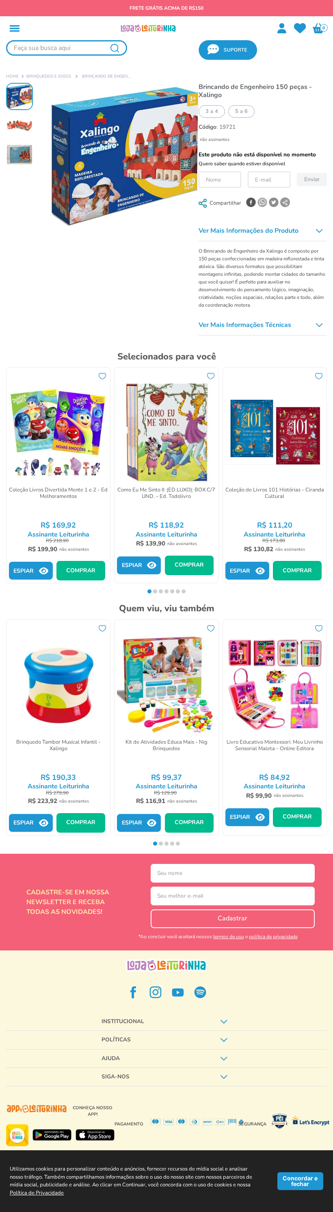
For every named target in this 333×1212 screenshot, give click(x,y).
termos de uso (228, 936)
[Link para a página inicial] (12, 76)
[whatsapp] (262, 203)
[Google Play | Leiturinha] (51, 1135)
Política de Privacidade (37, 1193)
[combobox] (66, 50)
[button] (14, 28)
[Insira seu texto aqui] (300, 28)
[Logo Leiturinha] (166, 965)
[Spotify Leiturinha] (200, 992)
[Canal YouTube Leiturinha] (178, 992)
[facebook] (251, 203)
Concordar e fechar (300, 1181)
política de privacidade (273, 936)
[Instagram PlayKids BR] (155, 992)
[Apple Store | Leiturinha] (95, 1135)
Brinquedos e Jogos (48, 76)
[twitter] (274, 203)
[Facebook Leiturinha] (133, 992)
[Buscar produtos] (114, 47)
